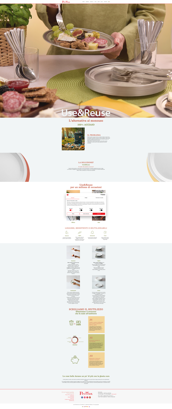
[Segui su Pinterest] (87, 397)
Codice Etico (72, 398)
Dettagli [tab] (86, 197)
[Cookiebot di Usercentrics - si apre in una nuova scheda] (101, 194)
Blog (102, 1)
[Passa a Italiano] (82, 406)
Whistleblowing (71, 400)
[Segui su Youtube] (90, 397)
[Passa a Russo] (89, 406)
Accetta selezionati (86, 213)
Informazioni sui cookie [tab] (99, 197)
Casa (95, 1)
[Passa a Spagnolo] (88, 406)
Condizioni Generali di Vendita (69, 399)
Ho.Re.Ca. (91, 1)
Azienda (87, 1)
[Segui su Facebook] (82, 397)
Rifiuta (73, 213)
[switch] (81, 210)
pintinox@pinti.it (113, 394)
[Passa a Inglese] (84, 406)
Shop (99, 1)
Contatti (105, 1)
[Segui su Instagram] (85, 397)
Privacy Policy (67, 394)
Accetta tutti (99, 213)
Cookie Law (72, 394)
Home (83, 1)
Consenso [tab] (72, 197)
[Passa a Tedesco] (86, 406)
